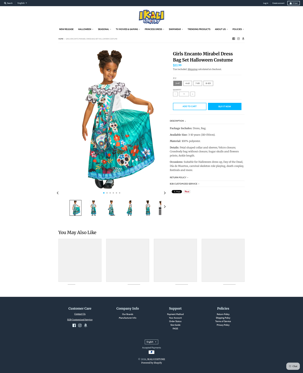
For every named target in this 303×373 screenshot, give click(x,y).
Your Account (175, 317)
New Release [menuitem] (66, 29)
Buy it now (224, 106)
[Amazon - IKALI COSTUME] (243, 38)
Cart (295, 3)
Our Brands (127, 314)
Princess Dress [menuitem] (153, 29)
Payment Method (175, 314)
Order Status (175, 321)
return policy (178, 177)
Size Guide (175, 324)
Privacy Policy (223, 324)
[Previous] (58, 192)
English (21, 3)
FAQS (175, 328)
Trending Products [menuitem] (199, 29)
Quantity (177, 90)
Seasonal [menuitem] (103, 29)
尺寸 (174, 78)
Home (60, 39)
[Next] (164, 192)
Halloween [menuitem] (84, 29)
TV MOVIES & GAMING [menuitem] (127, 29)
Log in (265, 3)
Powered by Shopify (151, 362)
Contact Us (80, 314)
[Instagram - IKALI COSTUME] (238, 38)
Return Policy (223, 314)
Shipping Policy (223, 317)
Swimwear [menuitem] (175, 29)
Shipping (192, 69)
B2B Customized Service (183, 183)
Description (177, 120)
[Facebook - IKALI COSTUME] (233, 38)
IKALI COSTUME (156, 359)
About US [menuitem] (220, 29)
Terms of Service (223, 321)
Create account (278, 3)
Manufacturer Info (127, 317)
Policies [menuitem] (237, 29)
